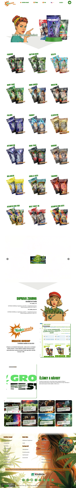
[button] (24, 2)
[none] (52, 2)
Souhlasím (6, 485)
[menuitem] (52, 2)
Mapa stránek (53, 485)
